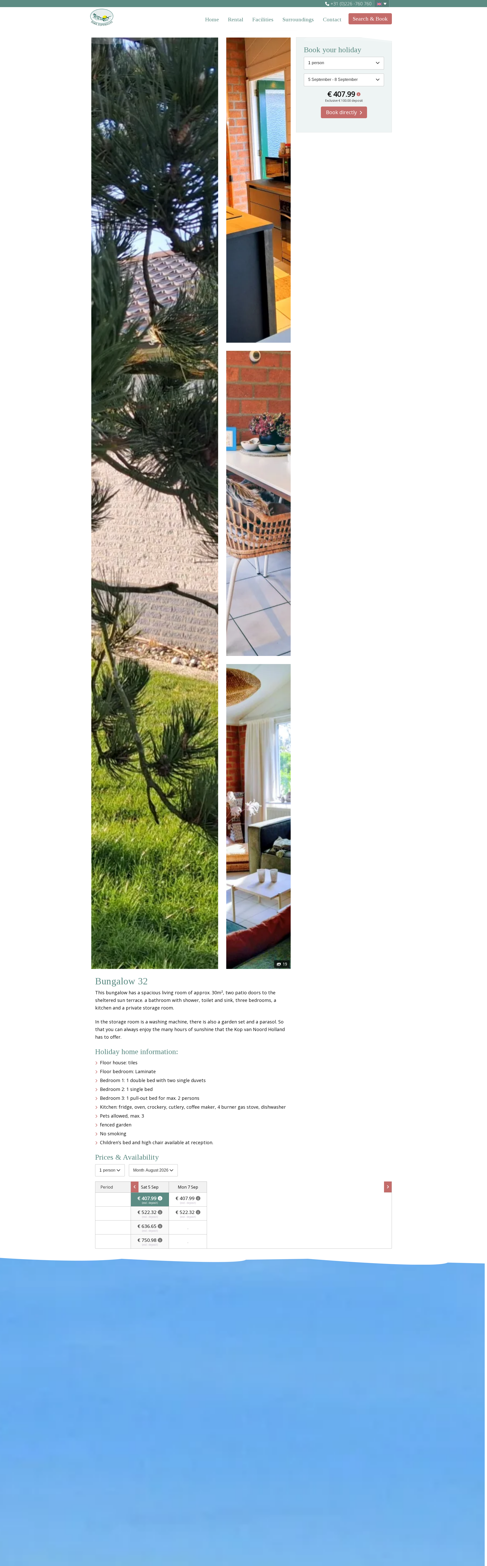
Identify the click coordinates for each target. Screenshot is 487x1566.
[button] (381, 3)
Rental (235, 19)
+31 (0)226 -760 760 (351, 4)
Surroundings (298, 19)
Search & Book (370, 18)
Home (212, 19)
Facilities (262, 19)
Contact (332, 19)
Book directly (341, 112)
